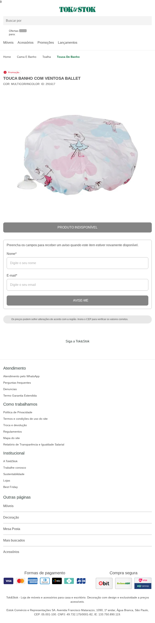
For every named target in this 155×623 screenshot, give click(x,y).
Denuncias (10, 389)
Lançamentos (67, 42)
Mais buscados (14, 540)
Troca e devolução (15, 425)
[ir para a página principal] (77, 9)
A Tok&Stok (10, 461)
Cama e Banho (26, 56)
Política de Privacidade (17, 412)
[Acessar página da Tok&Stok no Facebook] (60, 349)
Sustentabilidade (13, 474)
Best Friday (10, 487)
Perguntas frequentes (17, 382)
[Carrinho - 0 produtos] (149, 9)
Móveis (8, 42)
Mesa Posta (11, 529)
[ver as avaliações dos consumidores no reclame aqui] (123, 583)
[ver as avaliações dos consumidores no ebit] (104, 583)
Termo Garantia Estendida (20, 395)
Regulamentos (12, 431)
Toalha (46, 56)
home (7, 56)
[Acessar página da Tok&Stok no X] (94, 349)
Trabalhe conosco (14, 467)
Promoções (46, 42)
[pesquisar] (147, 20)
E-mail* (12, 275)
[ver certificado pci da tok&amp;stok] (142, 583)
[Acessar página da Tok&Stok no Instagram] (72, 349)
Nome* (12, 253)
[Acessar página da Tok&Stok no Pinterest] (83, 349)
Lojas (6, 480)
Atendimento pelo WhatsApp (21, 376)
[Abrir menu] (25, 9)
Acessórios (26, 42)
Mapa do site (11, 438)
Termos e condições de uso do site (25, 418)
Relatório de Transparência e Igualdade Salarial (33, 444)
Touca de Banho (68, 56)
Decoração (11, 517)
